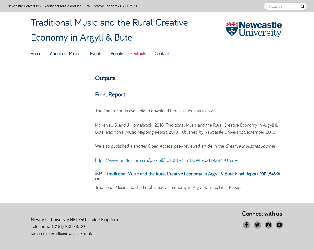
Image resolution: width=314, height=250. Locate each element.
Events (96, 53)
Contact (162, 53)
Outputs (138, 53)
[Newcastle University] (251, 29)
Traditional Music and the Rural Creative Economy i (82, 5)
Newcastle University (23, 5)
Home (35, 53)
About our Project (66, 53)
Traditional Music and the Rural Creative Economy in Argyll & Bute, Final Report (182, 173)
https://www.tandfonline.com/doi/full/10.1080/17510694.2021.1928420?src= (166, 160)
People (117, 53)
